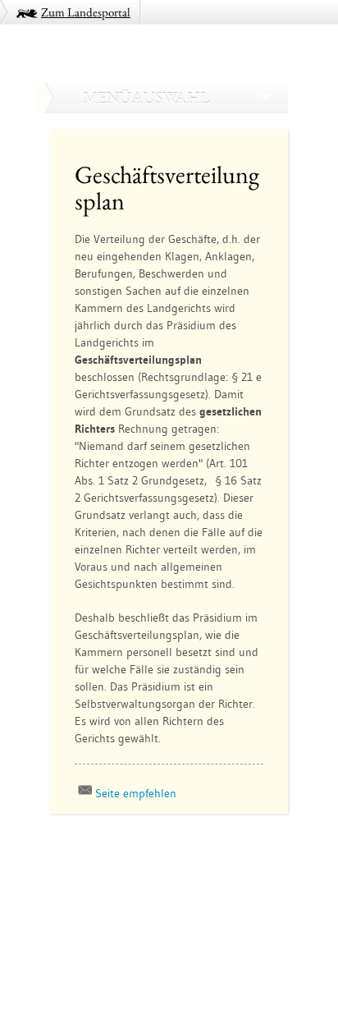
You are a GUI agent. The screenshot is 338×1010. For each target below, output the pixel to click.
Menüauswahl (146, 97)
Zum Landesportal (85, 12)
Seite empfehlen (135, 793)
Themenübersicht (97, 875)
